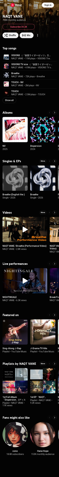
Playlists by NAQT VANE (19, 364)
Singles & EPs (12, 161)
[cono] (15, 434)
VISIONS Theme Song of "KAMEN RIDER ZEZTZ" (45, 58)
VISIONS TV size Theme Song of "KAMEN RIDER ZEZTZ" (45, 67)
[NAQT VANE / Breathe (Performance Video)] (25, 229)
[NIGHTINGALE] (25, 280)
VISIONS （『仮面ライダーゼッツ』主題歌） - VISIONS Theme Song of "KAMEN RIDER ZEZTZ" (32, 55)
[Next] (54, 112)
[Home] (16, 5)
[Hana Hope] (42, 434)
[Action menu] (37, 35)
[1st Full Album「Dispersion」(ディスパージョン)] (15, 380)
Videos (7, 212)
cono (15, 451)
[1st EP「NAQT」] (42, 380)
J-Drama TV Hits (38, 348)
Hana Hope (42, 451)
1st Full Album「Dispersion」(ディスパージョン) (14, 400)
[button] (6, 57)
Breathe (15, 73)
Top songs (9, 48)
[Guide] (6, 5)
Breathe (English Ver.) (14, 194)
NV (37, 85)
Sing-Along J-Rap (12, 348)
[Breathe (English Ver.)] (15, 178)
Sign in (47, 5)
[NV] (15, 129)
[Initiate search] (30, 5)
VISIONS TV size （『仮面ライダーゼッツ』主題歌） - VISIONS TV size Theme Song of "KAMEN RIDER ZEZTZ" (32, 64)
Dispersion (36, 146)
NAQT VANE (17, 58)
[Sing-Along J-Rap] (15, 332)
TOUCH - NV (17, 82)
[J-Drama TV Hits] (42, 332)
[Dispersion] (42, 129)
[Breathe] (42, 178)
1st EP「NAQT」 (38, 397)
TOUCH (15, 91)
